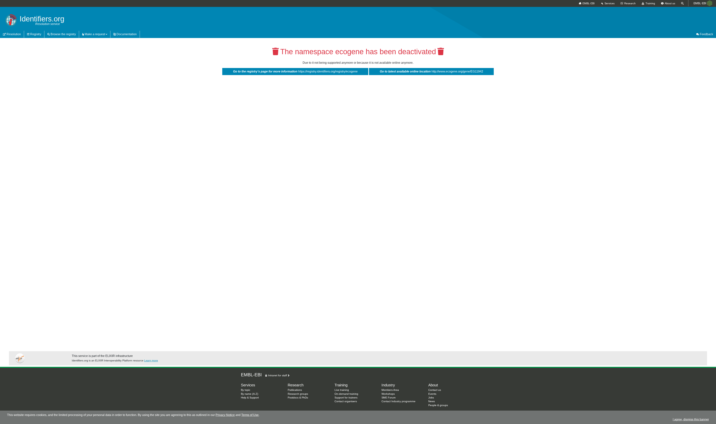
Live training (342, 390)
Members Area (390, 390)
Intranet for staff (277, 375)
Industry (388, 385)
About (433, 385)
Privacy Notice (225, 415)
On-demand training (346, 394)
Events (432, 394)
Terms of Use (250, 415)
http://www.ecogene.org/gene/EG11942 (431, 71)
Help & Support (250, 397)
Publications (295, 390)
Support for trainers (346, 397)
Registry (35, 34)
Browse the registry (63, 34)
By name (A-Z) (249, 394)
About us (670, 3)
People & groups (438, 405)
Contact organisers (346, 401)
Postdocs (293, 397)
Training (650, 3)
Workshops (388, 394)
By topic (245, 390)
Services (609, 3)
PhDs (305, 397)
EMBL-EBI (588, 3)
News (431, 401)
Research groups (298, 394)
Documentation (126, 34)
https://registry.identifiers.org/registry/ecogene (295, 71)
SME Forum (388, 397)
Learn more (151, 360)
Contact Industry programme (398, 401)
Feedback (706, 34)
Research (630, 3)
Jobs (431, 397)
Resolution (13, 34)
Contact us (434, 390)
